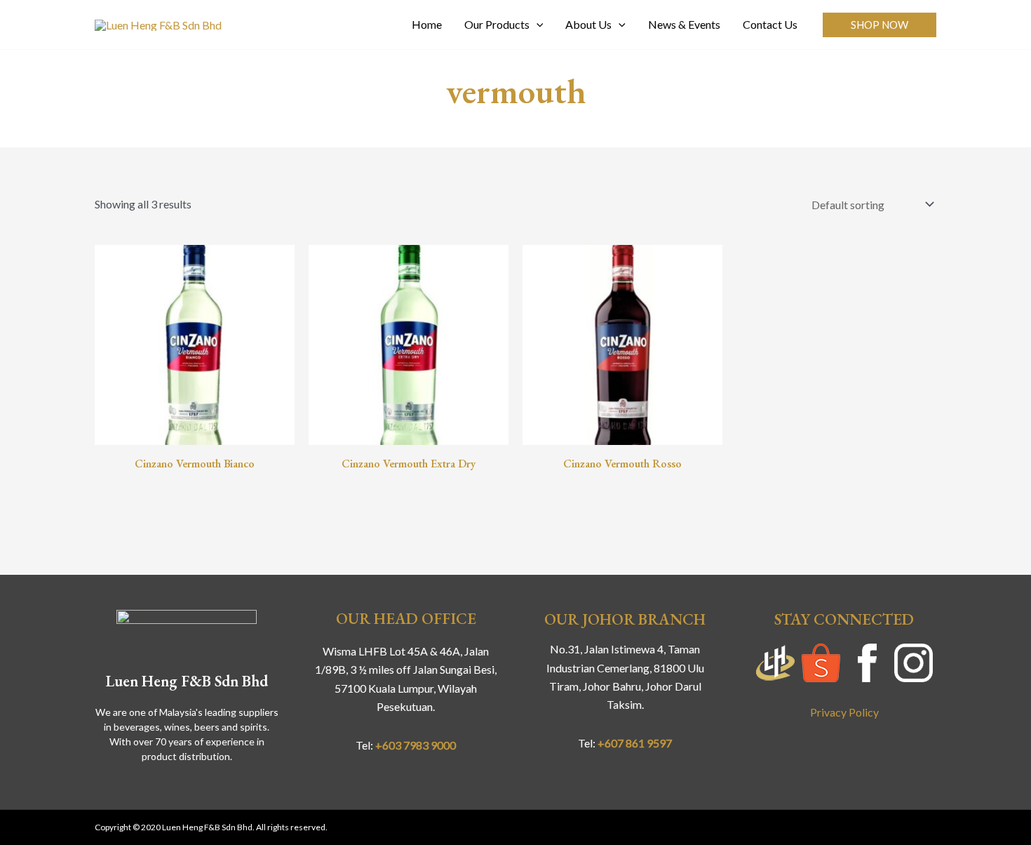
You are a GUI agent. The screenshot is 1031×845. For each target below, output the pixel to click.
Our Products (497, 24)
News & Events (684, 24)
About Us (588, 24)
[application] (537, 24)
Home (427, 24)
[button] (879, 25)
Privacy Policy (844, 712)
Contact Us (770, 24)
